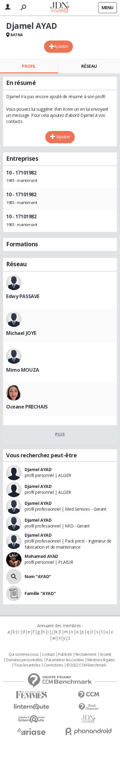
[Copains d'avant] (31, 719)
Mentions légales (100, 660)
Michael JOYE (21, 333)
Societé (105, 654)
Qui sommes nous (23, 654)
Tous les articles (27, 665)
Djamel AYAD (38, 469)
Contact (48, 654)
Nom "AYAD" (38, 576)
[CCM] (88, 695)
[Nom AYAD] (14, 576)
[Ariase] (31, 731)
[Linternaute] (31, 707)
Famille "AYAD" (40, 593)
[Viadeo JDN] (88, 719)
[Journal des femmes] (31, 695)
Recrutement (85, 654)
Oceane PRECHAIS (27, 406)
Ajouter (61, 46)
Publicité (65, 654)
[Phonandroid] (88, 731)
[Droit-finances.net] (88, 707)
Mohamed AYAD (41, 556)
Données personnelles (24, 660)
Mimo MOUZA (22, 370)
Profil (29, 66)
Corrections (53, 665)
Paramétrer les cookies (65, 660)
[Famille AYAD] (14, 593)
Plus (60, 434)
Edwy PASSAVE (22, 296)
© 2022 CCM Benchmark (86, 665)
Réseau (89, 66)
